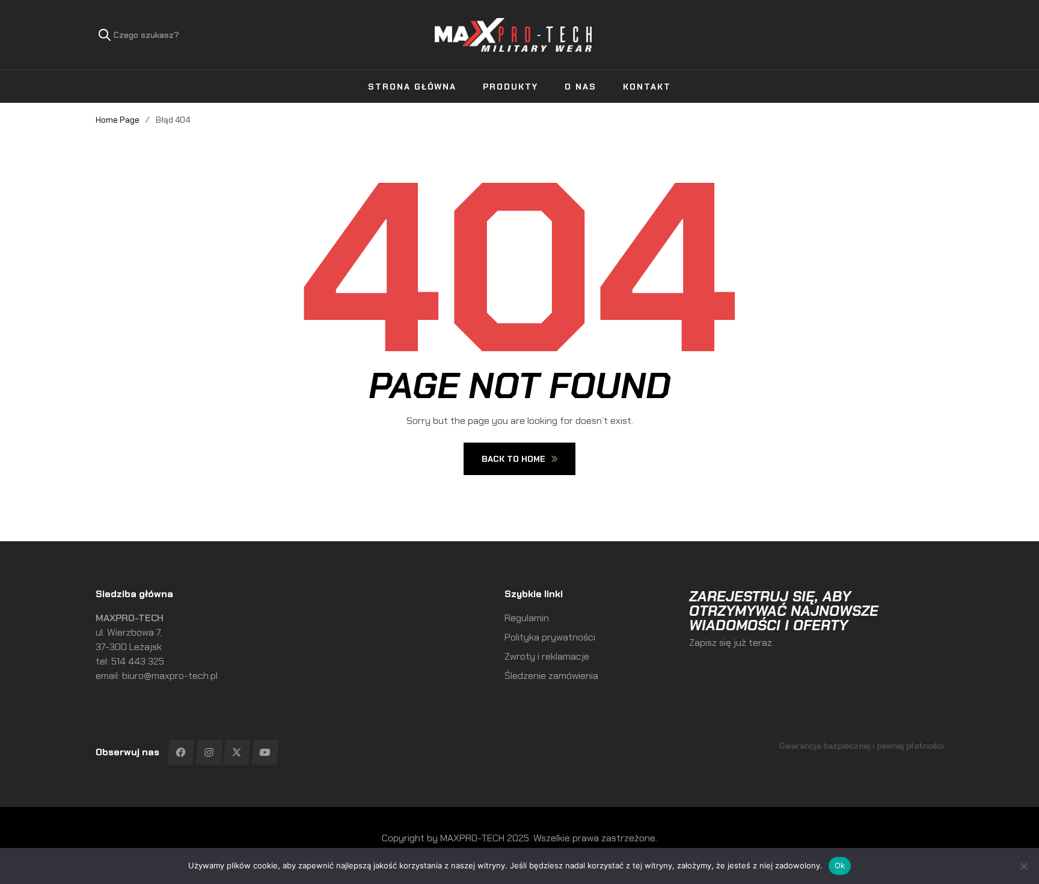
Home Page (117, 119)
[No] (1024, 866)
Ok (840, 865)
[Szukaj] (105, 35)
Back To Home (513, 458)
